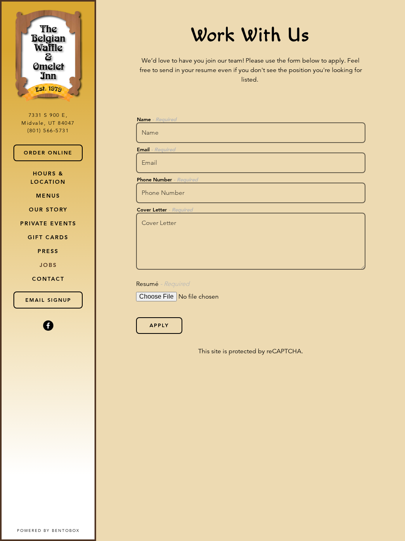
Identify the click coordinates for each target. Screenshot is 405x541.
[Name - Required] (250, 132)
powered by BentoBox (56, 530)
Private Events (48, 223)
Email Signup (48, 300)
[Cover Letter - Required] (250, 241)
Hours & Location (48, 177)
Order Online (53, 152)
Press (48, 251)
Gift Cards (48, 237)
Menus (48, 195)
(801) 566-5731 (48, 131)
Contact (48, 278)
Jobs (48, 265)
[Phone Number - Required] (250, 193)
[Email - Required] (250, 162)
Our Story (48, 209)
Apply (159, 325)
